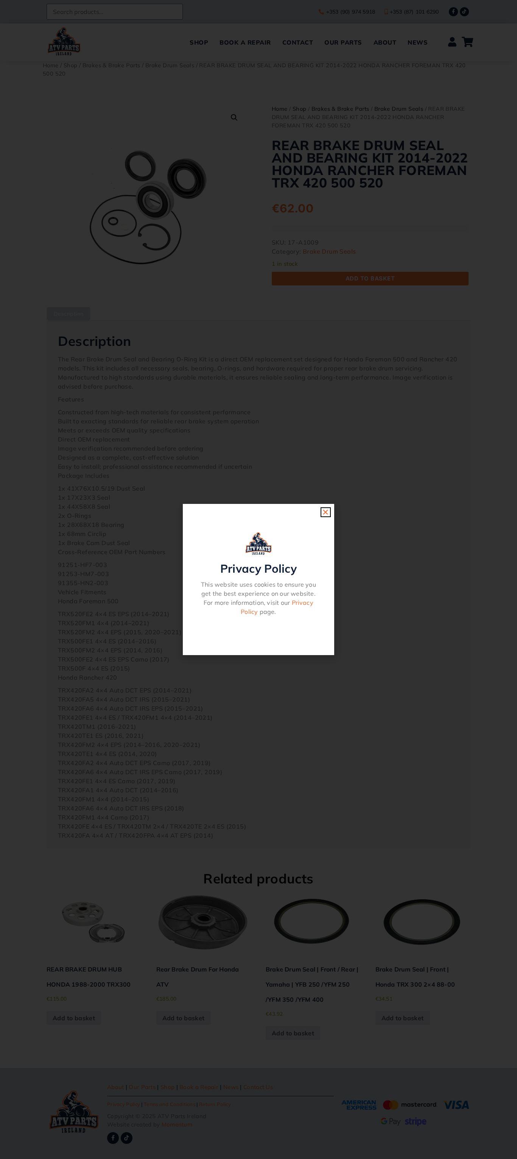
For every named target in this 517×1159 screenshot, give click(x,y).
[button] (325, 512)
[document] (258, 579)
